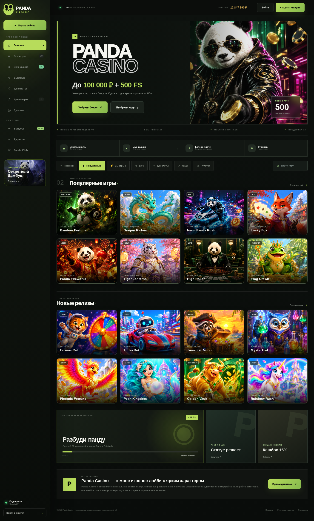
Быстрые (118, 165)
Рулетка (203, 165)
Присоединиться (284, 484)
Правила (269, 510)
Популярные (92, 165)
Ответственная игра (285, 510)
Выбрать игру (127, 107)
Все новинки (299, 305)
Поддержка (303, 510)
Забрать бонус (90, 107)
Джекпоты (161, 165)
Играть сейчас (25, 25)
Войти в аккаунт (24, 513)
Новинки (67, 165)
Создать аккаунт (290, 7)
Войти (265, 7)
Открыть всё (299, 185)
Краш (183, 165)
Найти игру (285, 165)
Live (139, 165)
